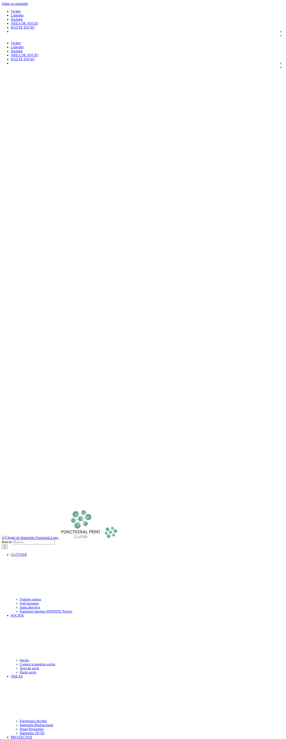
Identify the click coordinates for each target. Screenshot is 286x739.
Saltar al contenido (15, 4)
